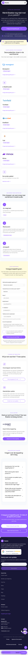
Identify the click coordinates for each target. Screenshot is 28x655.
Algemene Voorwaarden (17, 639)
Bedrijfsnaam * (6, 301)
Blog (2, 592)
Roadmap (3, 595)
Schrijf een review (15, 553)
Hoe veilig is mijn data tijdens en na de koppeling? (13, 496)
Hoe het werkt (4, 575)
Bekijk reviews (8, 553)
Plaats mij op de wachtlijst (12, 337)
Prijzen (2, 589)
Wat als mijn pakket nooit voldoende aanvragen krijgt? (12, 483)
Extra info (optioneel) (7, 321)
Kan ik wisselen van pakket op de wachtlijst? (13, 478)
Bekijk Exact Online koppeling (13, 438)
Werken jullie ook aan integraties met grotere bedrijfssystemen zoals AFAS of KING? (13, 490)
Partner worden (4, 606)
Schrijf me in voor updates (12, 401)
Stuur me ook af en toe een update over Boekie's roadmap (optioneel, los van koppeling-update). (14, 332)
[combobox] (14, 285)
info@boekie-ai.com (5, 631)
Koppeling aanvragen (6, 613)
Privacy (7, 639)
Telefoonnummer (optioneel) (9, 314)
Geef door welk (6, 181)
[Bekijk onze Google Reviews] (3, 551)
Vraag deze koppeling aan (8, 74)
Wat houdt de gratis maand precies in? (12, 472)
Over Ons (3, 582)
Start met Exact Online (13, 530)
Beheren (17, 652)
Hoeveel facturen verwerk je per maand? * (11, 288)
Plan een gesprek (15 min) (12, 379)
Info (5, 652)
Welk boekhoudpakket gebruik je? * (10, 282)
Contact (3, 599)
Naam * (4, 295)
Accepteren (23, 652)
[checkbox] (4, 331)
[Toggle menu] (25, 2)
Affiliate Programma (5, 610)
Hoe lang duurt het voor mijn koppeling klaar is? (12, 467)
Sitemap (20, 644)
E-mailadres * (5, 307)
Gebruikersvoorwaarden (11, 644)
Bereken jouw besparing (6, 578)
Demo (2, 585)
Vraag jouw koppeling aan (13, 28)
